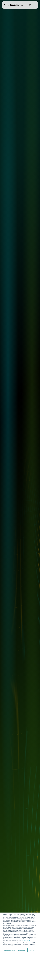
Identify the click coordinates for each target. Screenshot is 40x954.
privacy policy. (26, 940)
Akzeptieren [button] (21, 950)
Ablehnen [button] (31, 950)
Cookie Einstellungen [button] (10, 950)
